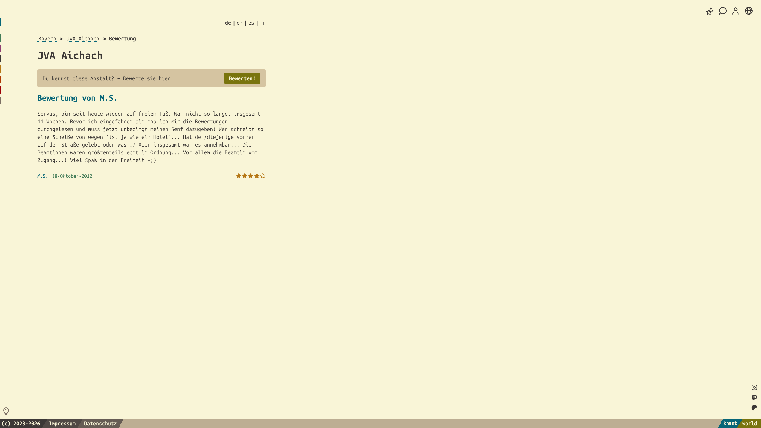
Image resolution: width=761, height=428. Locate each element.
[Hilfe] (7, 411)
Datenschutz (100, 423)
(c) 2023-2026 (20, 423)
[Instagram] (754, 388)
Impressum (62, 423)
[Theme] (710, 11)
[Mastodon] (754, 398)
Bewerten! (242, 78)
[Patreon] (754, 408)
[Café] (723, 11)
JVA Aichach (83, 38)
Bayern (47, 38)
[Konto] (735, 11)
